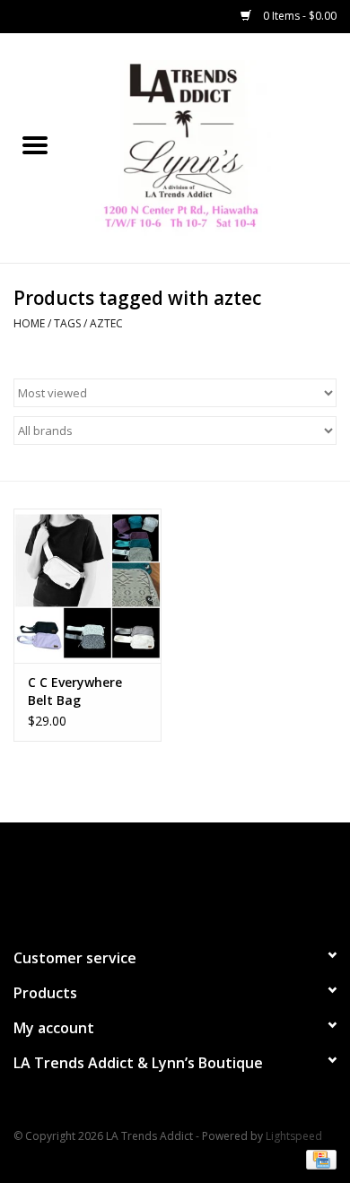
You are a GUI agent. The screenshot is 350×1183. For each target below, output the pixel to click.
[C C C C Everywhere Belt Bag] (87, 586)
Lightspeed (294, 1136)
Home (29, 323)
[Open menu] (35, 144)
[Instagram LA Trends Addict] (191, 877)
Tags (67, 323)
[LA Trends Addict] (210, 146)
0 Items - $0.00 (298, 15)
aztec (106, 323)
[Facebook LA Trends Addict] (158, 877)
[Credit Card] (318, 1158)
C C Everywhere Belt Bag (75, 691)
